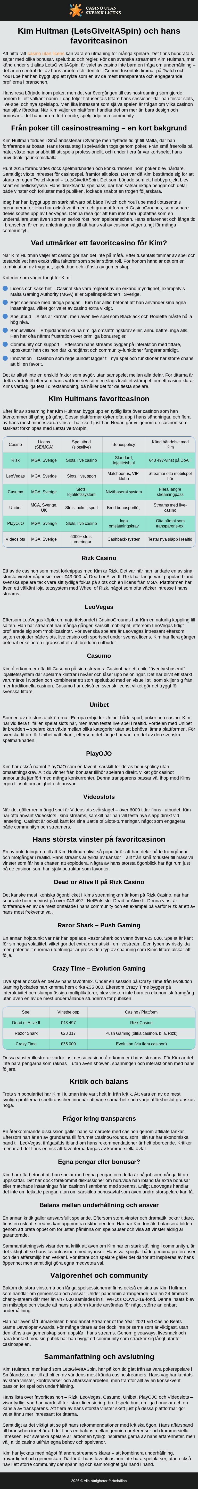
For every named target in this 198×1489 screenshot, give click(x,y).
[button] (189, 1262)
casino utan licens (46, 53)
